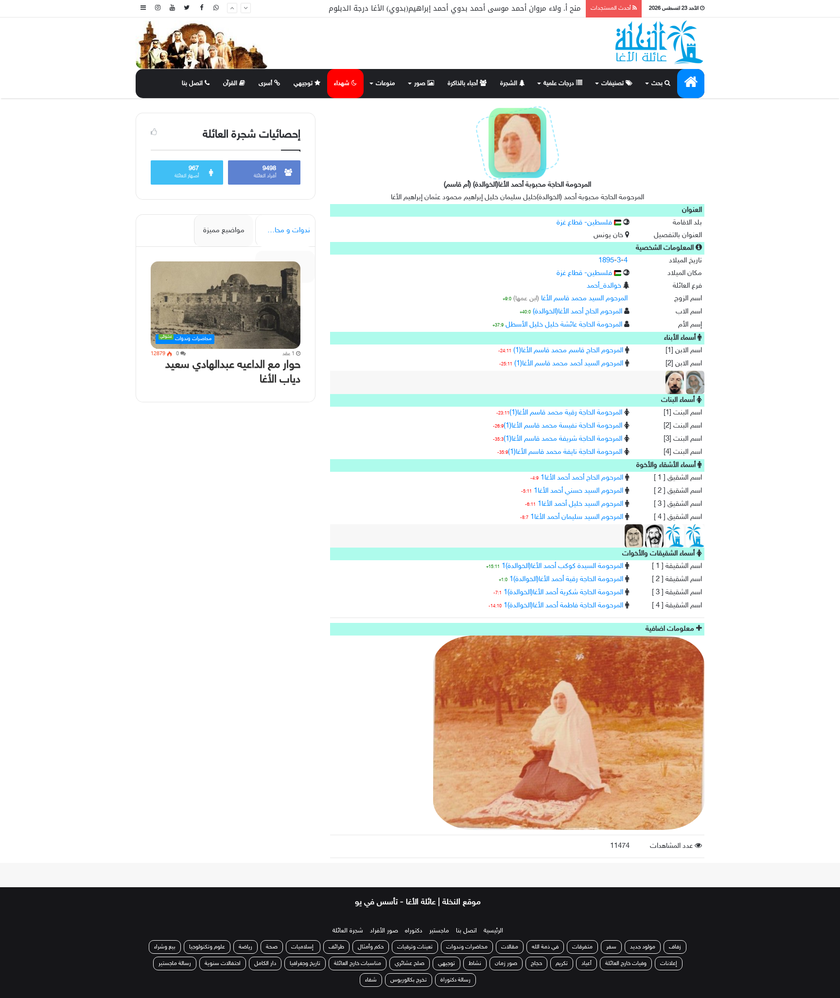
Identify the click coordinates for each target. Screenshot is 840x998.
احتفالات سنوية (223, 963)
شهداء (342, 83)
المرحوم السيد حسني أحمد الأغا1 (578, 491)
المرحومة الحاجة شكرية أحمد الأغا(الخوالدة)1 (563, 592)
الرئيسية (493, 931)
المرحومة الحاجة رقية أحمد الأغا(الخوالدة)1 (566, 579)
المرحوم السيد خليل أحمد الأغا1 (580, 504)
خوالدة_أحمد (604, 286)
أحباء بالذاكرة (464, 83)
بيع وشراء (164, 947)
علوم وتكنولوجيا (207, 947)
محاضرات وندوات (467, 947)
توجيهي (304, 83)
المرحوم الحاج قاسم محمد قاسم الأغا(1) (568, 350)
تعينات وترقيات (415, 947)
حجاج (536, 963)
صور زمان (506, 963)
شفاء (371, 980)
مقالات (509, 947)
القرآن (231, 83)
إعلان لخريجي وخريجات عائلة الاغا (528, 8)
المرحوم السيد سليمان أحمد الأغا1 (576, 517)
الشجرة (509, 83)
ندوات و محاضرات (283, 230)
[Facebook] (201, 8)
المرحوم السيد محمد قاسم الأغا (584, 298)
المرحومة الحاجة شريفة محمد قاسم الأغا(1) (563, 439)
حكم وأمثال (371, 947)
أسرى (266, 83)
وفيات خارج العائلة (626, 963)
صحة (272, 947)
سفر (611, 947)
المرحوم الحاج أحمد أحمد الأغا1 (582, 478)
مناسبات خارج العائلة (357, 963)
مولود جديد (642, 947)
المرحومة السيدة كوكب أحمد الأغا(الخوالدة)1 (562, 566)
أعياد (586, 963)
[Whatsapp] (216, 8)
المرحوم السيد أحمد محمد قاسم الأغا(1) (568, 364)
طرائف (336, 947)
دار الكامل (265, 963)
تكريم (562, 963)
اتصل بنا (193, 83)
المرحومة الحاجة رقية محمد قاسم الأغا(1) (565, 413)
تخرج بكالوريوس (408, 980)
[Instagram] (157, 8)
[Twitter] (186, 8)
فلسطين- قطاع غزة (585, 223)
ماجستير (439, 931)
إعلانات (668, 963)
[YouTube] (172, 8)
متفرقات (582, 947)
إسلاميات (303, 947)
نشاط (475, 963)
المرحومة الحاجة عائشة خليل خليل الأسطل (564, 325)
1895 (606, 261)
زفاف (675, 947)
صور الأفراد (384, 931)
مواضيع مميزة (224, 230)
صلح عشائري (409, 963)
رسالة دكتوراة (455, 980)
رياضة (245, 947)
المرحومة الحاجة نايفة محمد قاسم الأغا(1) (565, 452)
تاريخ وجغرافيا (305, 963)
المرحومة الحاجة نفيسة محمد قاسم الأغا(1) (563, 426)
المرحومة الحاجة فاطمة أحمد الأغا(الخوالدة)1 (563, 606)
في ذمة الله (545, 947)
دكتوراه (413, 931)
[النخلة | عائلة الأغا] (659, 42)
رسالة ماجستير (174, 963)
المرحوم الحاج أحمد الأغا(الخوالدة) (577, 312)
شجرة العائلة (347, 931)
